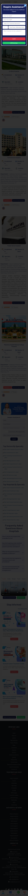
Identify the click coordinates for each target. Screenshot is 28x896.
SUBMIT (14, 39)
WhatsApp (15, 43)
